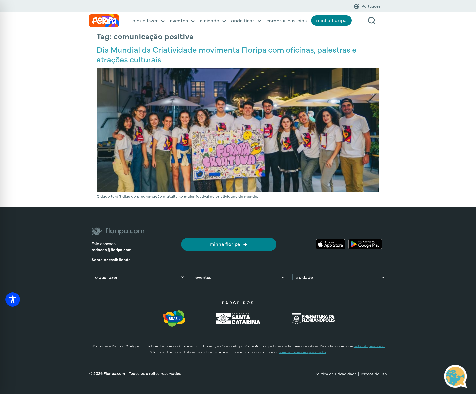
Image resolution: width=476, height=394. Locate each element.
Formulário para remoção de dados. (302, 352)
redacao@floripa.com (111, 249)
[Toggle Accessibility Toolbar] (12, 299)
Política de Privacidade (336, 373)
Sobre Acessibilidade (111, 259)
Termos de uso (373, 373)
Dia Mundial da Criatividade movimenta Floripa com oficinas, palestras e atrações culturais (227, 54)
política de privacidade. (369, 346)
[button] (148, 20)
